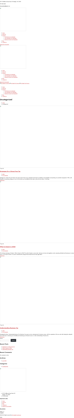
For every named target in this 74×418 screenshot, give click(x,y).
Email (1, 411)
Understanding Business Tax (9, 328)
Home (3, 102)
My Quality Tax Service (16, 415)
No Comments (5, 175)
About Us (4, 402)
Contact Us (4, 405)
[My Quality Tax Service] (5, 83)
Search (1, 338)
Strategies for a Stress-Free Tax (10, 171)
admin (3, 174)
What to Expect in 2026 (7, 247)
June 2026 (4, 360)
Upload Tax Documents (6, 406)
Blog (3, 403)
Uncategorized (5, 366)
